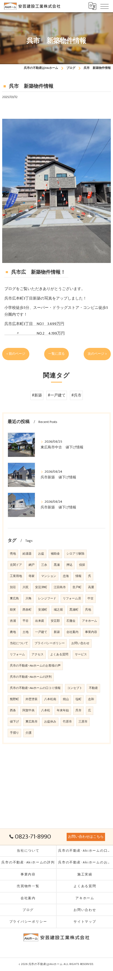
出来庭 (39, 620)
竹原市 (67, 721)
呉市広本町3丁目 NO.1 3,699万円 (34, 324)
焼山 (66, 699)
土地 (25, 632)
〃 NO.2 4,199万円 (34, 333)
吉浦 (13, 620)
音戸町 (76, 587)
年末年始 (63, 710)
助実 (13, 609)
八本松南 (50, 699)
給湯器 (27, 553)
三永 (44, 565)
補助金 (55, 553)
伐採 (82, 565)
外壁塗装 (32, 699)
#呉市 (76, 395)
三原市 (82, 721)
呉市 (78, 710)
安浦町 (42, 609)
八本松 (45, 710)
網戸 (32, 565)
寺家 (32, 576)
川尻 (25, 587)
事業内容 (91, 632)
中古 (90, 598)
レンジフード (47, 598)
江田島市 (60, 587)
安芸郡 (55, 620)
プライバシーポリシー (50, 643)
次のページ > (97, 354)
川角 (29, 598)
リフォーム (17, 654)
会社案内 (72, 632)
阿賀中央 (28, 710)
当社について (19, 643)
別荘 (13, 587)
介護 (29, 732)
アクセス (38, 654)
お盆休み (50, 721)
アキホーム (89, 620)
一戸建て (41, 632)
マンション (48, 576)
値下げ (14, 721)
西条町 (27, 609)
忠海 (66, 576)
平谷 (25, 620)
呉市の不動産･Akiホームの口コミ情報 (35, 688)
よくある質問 (59, 654)
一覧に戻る (56, 354)
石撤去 (70, 620)
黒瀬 (57, 565)
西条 (13, 710)
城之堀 (58, 609)
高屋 (91, 587)
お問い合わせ (80, 643)
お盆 (41, 553)
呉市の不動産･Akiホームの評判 (31, 676)
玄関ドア (16, 565)
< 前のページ (15, 354)
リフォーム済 (72, 598)
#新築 (37, 395)
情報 (78, 576)
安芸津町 (41, 587)
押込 (69, 565)
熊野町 (14, 699)
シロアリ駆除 (75, 553)
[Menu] (104, 6)
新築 (57, 632)
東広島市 (32, 721)
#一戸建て (57, 395)
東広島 (14, 598)
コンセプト (74, 688)
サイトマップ (85, 921)
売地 (13, 553)
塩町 (78, 699)
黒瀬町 (73, 609)
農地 (13, 632)
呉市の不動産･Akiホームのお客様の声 (35, 665)
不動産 (93, 688)
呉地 (88, 609)
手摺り (14, 732)
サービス (81, 654)
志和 (91, 699)
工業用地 (16, 576)
